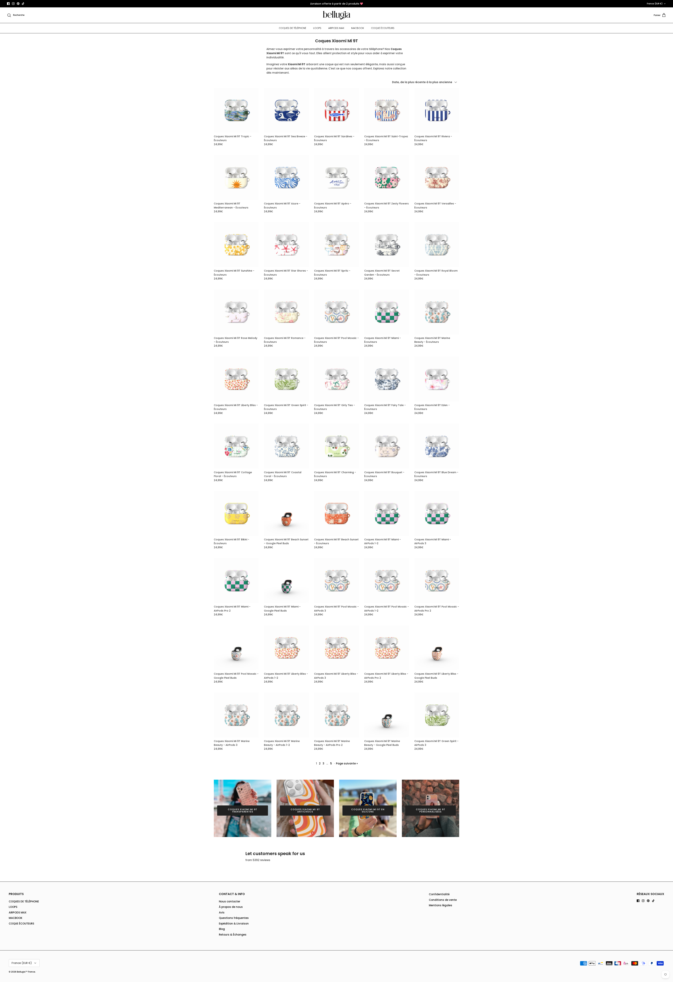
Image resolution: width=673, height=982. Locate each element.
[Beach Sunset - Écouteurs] (336, 513)
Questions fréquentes (234, 918)
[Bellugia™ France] (336, 15)
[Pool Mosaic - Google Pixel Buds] (236, 647)
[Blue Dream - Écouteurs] (436, 446)
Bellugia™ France (26, 971)
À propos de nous (231, 907)
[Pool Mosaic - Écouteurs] (336, 311)
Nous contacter (229, 901)
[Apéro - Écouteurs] (336, 177)
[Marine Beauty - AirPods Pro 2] (336, 715)
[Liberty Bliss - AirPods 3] (336, 647)
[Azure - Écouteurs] (286, 177)
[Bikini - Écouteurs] (236, 513)
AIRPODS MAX (336, 28)
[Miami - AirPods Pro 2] (236, 580)
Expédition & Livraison (234, 923)
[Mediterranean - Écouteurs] (236, 177)
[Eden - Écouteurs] (436, 379)
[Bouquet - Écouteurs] (386, 446)
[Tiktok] (23, 3)
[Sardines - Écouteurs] (336, 110)
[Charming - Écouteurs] (336, 446)
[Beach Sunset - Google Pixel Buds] (286, 513)
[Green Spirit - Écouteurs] (286, 379)
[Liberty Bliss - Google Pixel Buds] (436, 647)
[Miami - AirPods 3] (436, 513)
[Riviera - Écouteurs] (436, 110)
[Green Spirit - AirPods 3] (436, 715)
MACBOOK (357, 28)
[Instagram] (13, 3)
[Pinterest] (18, 3)
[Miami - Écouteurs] (386, 311)
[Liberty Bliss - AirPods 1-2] (286, 647)
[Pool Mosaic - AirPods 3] (336, 580)
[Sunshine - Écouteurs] (236, 244)
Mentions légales (440, 905)
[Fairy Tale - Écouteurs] (386, 379)
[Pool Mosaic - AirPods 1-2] (386, 580)
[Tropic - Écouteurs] (236, 110)
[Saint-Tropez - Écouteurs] (386, 110)
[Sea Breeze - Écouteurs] (286, 110)
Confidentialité (439, 894)
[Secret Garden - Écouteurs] (386, 244)
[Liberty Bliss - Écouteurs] (236, 379)
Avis (222, 912)
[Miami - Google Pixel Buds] (286, 580)
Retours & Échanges (232, 934)
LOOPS (317, 28)
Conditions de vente (443, 900)
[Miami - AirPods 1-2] (386, 513)
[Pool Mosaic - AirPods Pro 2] (436, 580)
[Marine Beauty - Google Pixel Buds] (386, 715)
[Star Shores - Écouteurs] (286, 244)
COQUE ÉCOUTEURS (382, 28)
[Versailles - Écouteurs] (436, 177)
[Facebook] (8, 3)
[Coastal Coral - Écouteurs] (286, 446)
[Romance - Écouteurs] (286, 311)
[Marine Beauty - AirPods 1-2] (286, 715)
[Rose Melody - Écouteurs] (236, 311)
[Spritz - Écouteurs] (336, 244)
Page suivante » (347, 763)
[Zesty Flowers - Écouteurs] (386, 177)
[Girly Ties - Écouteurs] (336, 379)
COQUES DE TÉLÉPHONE (292, 28)
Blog (222, 929)
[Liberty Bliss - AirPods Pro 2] (386, 647)
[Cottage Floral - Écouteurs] (236, 446)
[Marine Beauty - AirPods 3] (236, 715)
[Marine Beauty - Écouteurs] (436, 311)
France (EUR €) (655, 3)
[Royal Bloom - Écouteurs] (436, 244)
